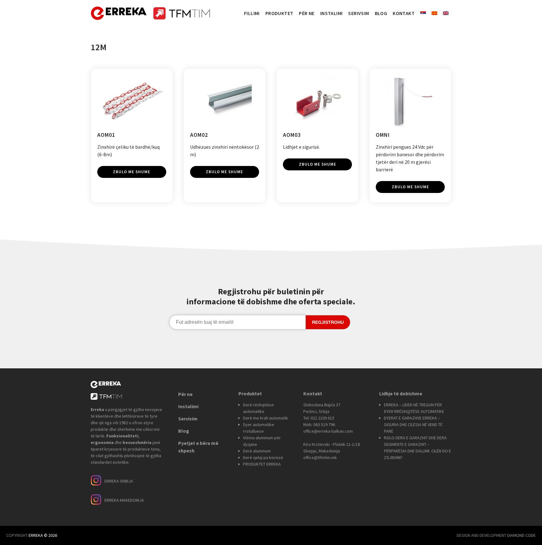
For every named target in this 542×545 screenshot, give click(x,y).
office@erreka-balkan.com (328, 431)
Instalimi (188, 406)
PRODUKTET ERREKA (262, 464)
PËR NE (306, 13)
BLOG (381, 13)
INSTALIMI (331, 13)
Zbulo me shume (131, 171)
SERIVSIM (358, 13)
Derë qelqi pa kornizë (263, 457)
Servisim (188, 418)
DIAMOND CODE (521, 535)
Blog (183, 431)
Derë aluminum (257, 451)
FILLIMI (252, 13)
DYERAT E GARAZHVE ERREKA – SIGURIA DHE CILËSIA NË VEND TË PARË (413, 424)
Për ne (185, 394)
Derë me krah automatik (265, 418)
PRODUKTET (279, 13)
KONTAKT (404, 13)
